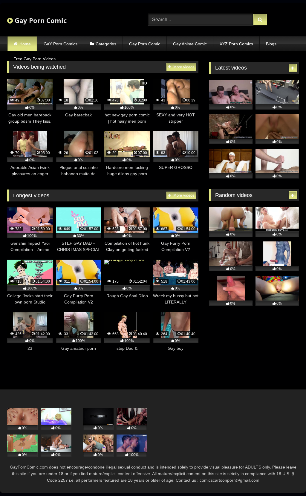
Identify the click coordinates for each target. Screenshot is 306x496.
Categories (106, 43)
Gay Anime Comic (190, 43)
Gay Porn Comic (40, 20)
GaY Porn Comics (60, 43)
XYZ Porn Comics (236, 43)
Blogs (271, 43)
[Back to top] (287, 478)
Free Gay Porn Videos (34, 58)
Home (25, 43)
